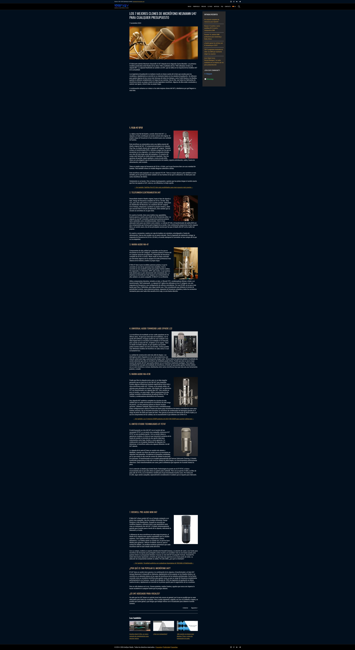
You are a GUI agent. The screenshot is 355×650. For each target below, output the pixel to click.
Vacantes (159, 647)
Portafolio (196, 6)
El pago (210, 6)
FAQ (222, 6)
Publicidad (166, 647)
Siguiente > (194, 608)
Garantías (174, 647)
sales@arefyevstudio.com (138, 1)
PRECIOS (203, 6)
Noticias (216, 6)
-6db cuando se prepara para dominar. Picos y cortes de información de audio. (185, 636)
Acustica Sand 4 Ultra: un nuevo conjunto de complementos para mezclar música (139, 636)
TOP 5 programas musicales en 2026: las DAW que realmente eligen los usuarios (213, 52)
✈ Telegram (208, 74)
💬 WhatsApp (208, 79)
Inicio (189, 6)
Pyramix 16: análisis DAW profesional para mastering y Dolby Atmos (213, 37)
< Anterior (185, 608)
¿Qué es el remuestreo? (160, 634)
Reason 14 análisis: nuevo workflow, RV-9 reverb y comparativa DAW (212, 28)
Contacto (228, 6)
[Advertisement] (163, 109)
